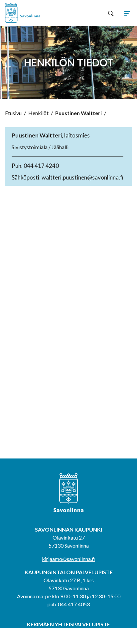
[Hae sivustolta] (111, 13)
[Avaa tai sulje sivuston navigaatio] (127, 13)
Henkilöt (38, 113)
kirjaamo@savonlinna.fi (68, 559)
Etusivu (13, 113)
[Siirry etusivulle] (30, 13)
